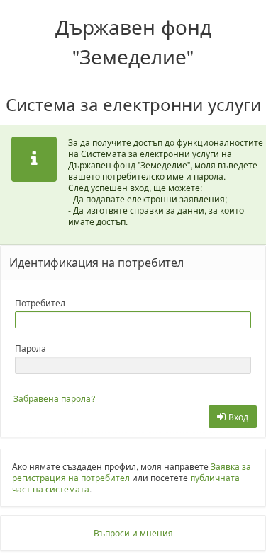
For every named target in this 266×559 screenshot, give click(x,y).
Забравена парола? (54, 398)
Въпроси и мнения (133, 532)
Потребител (40, 302)
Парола (30, 348)
